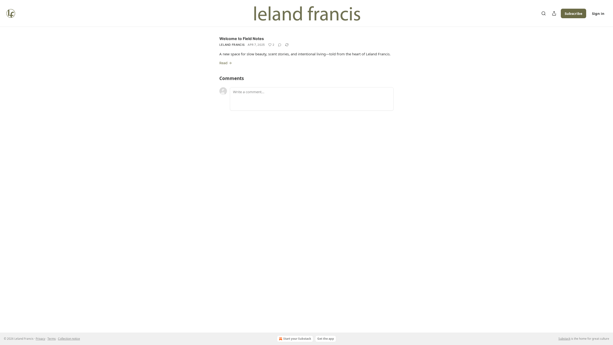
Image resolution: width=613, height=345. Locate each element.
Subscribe (573, 13)
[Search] (543, 13)
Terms (51, 339)
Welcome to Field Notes (241, 38)
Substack (564, 339)
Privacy (40, 339)
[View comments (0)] (280, 45)
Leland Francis (232, 44)
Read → (225, 62)
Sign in (598, 13)
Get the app (325, 339)
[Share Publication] (554, 13)
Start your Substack (297, 339)
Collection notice (69, 339)
